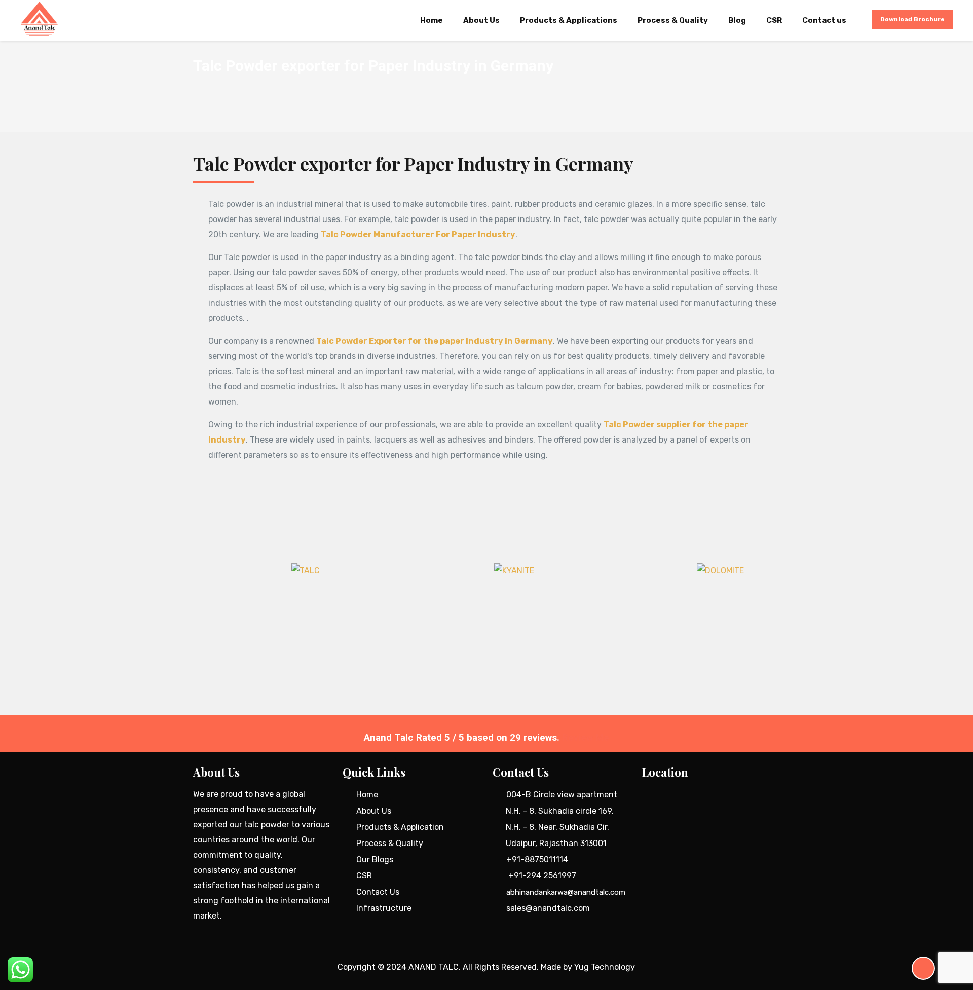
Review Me (585, 737)
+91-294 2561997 (542, 876)
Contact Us (377, 892)
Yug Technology (604, 967)
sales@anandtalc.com (548, 908)
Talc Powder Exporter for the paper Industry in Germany (434, 341)
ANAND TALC (433, 967)
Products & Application (400, 827)
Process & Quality (389, 843)
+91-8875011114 (537, 859)
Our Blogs (374, 859)
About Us (373, 811)
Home (367, 794)
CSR (364, 876)
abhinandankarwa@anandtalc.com (565, 892)
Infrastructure (383, 908)
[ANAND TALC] (39, 19)
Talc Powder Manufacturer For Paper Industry (418, 234)
